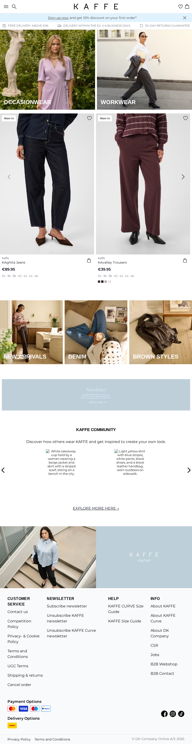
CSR (154, 645)
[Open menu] (5, 6)
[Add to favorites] (89, 118)
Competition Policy (19, 624)
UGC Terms (17, 666)
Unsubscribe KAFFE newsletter (65, 618)
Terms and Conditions (17, 654)
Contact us (17, 612)
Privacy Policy (19, 739)
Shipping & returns (25, 675)
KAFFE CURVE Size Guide (126, 609)
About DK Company (160, 633)
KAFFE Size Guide (124, 621)
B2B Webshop (164, 664)
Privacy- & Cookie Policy (23, 639)
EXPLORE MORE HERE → (96, 508)
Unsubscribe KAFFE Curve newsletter (71, 633)
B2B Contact (162, 673)
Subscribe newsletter (67, 606)
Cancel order (19, 684)
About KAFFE (163, 606)
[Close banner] (184, 17)
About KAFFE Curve (163, 618)
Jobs (155, 655)
